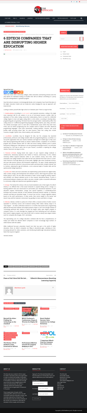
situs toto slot (60, 387)
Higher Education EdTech (10, 337)
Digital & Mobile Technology (10, 333)
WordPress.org (67, 58)
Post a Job (73, 18)
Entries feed (66, 54)
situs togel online (61, 382)
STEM (38, 266)
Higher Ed (22, 18)
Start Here (7, 18)
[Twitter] (8, 92)
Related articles (8, 303)
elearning (25, 266)
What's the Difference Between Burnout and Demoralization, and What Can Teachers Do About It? (72, 154)
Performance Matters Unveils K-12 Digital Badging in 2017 (29, 344)
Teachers (17, 308)
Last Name (62, 114)
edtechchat (17, 266)
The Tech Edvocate (63, 18)
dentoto (59, 384)
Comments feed (67, 56)
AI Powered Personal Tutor (12, 22)
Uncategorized (8, 339)
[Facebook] (5, 92)
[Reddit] (18, 92)
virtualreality (45, 266)
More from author (20, 303)
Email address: (64, 103)
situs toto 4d (60, 385)
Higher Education (26, 310)
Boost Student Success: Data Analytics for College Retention (47, 320)
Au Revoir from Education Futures (72, 134)
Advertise (30, 18)
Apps (54, 18)
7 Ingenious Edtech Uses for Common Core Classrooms (46, 342)
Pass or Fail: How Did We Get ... (15, 278)
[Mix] (21, 92)
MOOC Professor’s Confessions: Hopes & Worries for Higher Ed (29, 320)
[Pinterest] (15, 92)
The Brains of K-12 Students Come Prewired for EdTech (11, 344)
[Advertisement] (30, 250)
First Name (62, 108)
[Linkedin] (11, 92)
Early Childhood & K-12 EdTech (10, 31)
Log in (64, 51)
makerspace (32, 266)
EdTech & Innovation (9, 308)
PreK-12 (15, 18)
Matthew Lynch (8, 50)
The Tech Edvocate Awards (42, 18)
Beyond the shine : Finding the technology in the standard (10, 320)
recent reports (26, 113)
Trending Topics (21, 31)
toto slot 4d (60, 389)
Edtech (11, 266)
